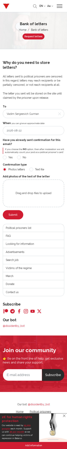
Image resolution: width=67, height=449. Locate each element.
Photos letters (16, 169)
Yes (10, 157)
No (24, 157)
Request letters (33, 36)
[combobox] (33, 113)
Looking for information (20, 243)
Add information (33, 445)
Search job (12, 259)
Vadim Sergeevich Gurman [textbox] (23, 113)
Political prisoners (40, 411)
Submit (13, 214)
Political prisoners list (18, 227)
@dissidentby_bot (14, 325)
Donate (10, 284)
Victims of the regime (19, 268)
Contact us (12, 292)
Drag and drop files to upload (33, 193)
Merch (9, 276)
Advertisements (15, 252)
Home (22, 29)
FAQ (8, 235)
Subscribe (53, 375)
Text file (39, 169)
